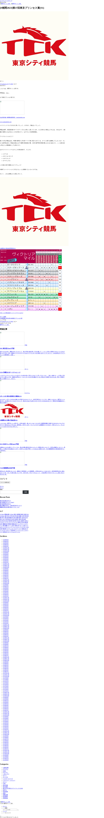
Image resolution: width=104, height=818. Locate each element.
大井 (6, 318)
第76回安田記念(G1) (5, 504)
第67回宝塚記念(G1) (5, 500)
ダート (2, 316)
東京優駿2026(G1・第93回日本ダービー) (11, 505)
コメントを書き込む (5, 482)
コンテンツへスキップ (6, 0)
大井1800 (10, 318)
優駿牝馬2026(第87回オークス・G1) (9, 507)
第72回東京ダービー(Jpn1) (7, 502)
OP (1, 318)
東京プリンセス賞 (17, 318)
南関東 (3, 318)
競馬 (5, 316)
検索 (1, 489)
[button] (15, 84)
